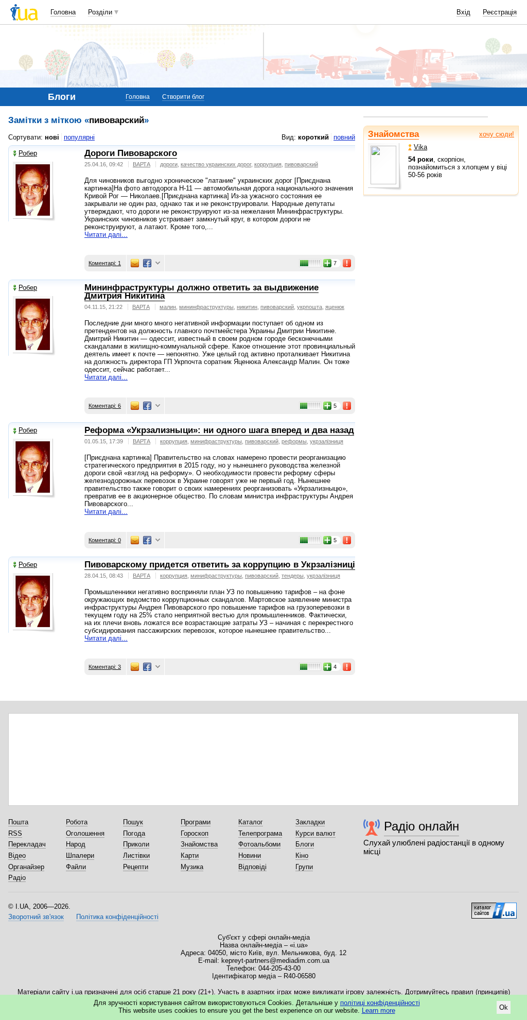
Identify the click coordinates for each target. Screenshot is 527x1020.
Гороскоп (194, 833)
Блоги (304, 844)
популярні (79, 137)
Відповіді (252, 867)
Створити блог (183, 96)
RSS (15, 833)
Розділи (100, 12)
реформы (294, 441)
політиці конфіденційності (380, 1003)
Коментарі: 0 (105, 540)
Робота (76, 822)
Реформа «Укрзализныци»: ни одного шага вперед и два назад (219, 430)
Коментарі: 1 (105, 263)
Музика (192, 867)
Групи (304, 867)
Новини (249, 855)
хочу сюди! (496, 134)
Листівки (136, 855)
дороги (169, 164)
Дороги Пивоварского (130, 153)
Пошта (18, 822)
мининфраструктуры (206, 307)
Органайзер (26, 867)
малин (168, 307)
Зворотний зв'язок (36, 917)
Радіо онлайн (421, 826)
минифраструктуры (216, 441)
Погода (134, 833)
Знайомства (393, 134)
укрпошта (309, 307)
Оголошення (85, 833)
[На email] (135, 263)
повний (344, 137)
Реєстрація (500, 12)
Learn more (378, 1010)
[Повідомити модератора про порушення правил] (347, 263)
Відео (17, 855)
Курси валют (315, 833)
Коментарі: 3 (105, 667)
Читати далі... (106, 234)
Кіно (301, 855)
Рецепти (135, 867)
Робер (28, 153)
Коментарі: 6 (105, 406)
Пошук (133, 822)
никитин (247, 307)
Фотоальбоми (259, 844)
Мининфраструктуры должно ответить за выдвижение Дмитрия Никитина (201, 292)
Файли (76, 867)
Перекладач (27, 844)
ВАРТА (141, 164)
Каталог (250, 822)
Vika (420, 147)
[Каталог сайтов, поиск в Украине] (494, 907)
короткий (313, 137)
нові (52, 137)
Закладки (310, 822)
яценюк (334, 307)
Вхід (463, 12)
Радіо (17, 877)
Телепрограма (260, 833)
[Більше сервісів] (157, 263)
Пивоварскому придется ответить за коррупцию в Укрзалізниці (219, 564)
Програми (195, 822)
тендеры (293, 576)
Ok (503, 1007)
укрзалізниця (326, 441)
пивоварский (301, 164)
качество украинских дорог (216, 164)
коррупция (268, 164)
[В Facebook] (147, 263)
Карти (190, 855)
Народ (75, 844)
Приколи (136, 844)
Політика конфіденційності (117, 917)
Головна (63, 12)
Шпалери (80, 855)
